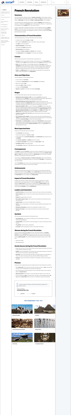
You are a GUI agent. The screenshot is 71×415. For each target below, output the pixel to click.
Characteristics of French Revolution (5, 12)
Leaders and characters (3, 33)
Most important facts (4, 22)
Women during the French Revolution (5, 38)
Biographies (43, 2)
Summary (5, 9)
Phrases (3, 44)
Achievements (4, 26)
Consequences (4, 24)
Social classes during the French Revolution (5, 41)
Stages (2, 19)
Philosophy (22, 2)
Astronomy (29, 2)
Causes (2, 15)
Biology (36, 2)
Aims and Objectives (5, 17)
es (68, 2)
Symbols (3, 35)
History (33, 5)
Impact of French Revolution (5, 29)
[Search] (65, 2)
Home (30, 5)
